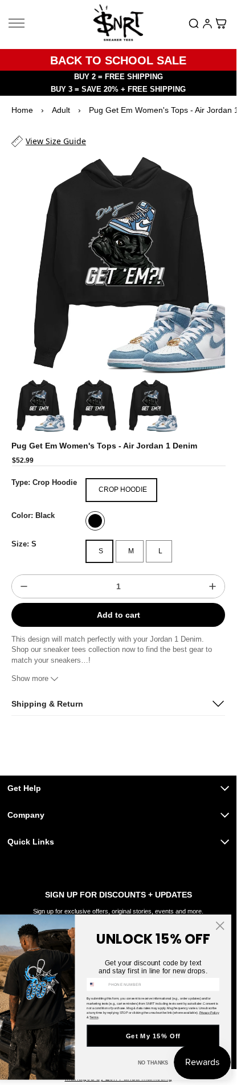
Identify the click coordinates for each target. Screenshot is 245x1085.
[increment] (212, 576)
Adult (61, 110)
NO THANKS (153, 1063)
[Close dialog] (220, 925)
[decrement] (24, 576)
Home (22, 110)
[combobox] (96, 984)
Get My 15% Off (153, 1035)
